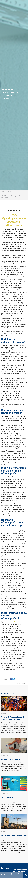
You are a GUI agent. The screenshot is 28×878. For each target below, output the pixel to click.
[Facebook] (11, 679)
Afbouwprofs (18, 622)
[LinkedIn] (14, 679)
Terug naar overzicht (20, 683)
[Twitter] (13, 679)
